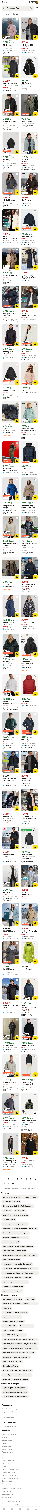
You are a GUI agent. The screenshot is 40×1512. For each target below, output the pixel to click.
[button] (37, 8)
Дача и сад (5, 1463)
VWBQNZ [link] (6, 816)
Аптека (4, 1455)
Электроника (6, 1446)
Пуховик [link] (10, 121)
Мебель (4, 1437)
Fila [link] (22, 200)
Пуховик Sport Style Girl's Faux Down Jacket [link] (10, 84)
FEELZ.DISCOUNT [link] (9, 275)
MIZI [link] (22, 543)
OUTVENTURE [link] (7, 1005)
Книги (4, 1466)
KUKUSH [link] (6, 969)
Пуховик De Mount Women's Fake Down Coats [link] (29, 276)
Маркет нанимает (8, 1494)
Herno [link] (23, 1082)
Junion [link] (24, 429)
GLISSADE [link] (6, 931)
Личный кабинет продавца (11, 1409)
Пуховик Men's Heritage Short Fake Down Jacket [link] (28, 585)
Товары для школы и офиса (11, 1469)
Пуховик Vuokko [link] (8, 506)
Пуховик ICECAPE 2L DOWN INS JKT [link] (29, 1006)
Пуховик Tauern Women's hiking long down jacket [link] (28, 817)
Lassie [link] (5, 505)
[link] (20, 1197)
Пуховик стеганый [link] (10, 544)
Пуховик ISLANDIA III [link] (8, 352)
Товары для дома (7, 1452)
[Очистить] (31, 8)
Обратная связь (7, 1491)
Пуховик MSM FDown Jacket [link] (28, 314)
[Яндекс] (17, 1504)
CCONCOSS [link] (25, 662)
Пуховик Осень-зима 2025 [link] (10, 314)
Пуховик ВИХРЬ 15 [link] (26, 161)
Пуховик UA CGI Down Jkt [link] (10, 702)
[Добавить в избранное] (17, 19)
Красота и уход (7, 1458)
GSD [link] (22, 45)
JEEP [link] (23, 83)
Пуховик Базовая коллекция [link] (9, 1161)
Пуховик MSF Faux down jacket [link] (10, 237)
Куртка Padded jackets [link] (26, 779)
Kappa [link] (5, 854)
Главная (4, 1509)
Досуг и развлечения (9, 1434)
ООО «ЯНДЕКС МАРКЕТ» (15, 1501)
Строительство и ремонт (10, 1478)
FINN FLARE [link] (7, 543)
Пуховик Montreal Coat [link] (9, 623)
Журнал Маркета (7, 1497)
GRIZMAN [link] (24, 701)
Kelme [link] (23, 854)
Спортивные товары (8, 1472)
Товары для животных (9, 1475)
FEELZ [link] (5, 45)
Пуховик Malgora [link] (10, 1006)
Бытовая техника (7, 1440)
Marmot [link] (6, 622)
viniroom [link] (6, 1161)
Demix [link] (5, 83)
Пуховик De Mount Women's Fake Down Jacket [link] (29, 932)
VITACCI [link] (24, 740)
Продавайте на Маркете (10, 1412)
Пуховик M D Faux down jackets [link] (9, 779)
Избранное (20, 1509)
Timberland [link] (25, 1121)
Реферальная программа (10, 1426)
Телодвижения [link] (27, 505)
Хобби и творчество (8, 1461)
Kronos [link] (24, 778)
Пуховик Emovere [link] (8, 855)
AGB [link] (4, 314)
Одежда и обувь (7, 1449)
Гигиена (4, 1443)
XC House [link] (6, 200)
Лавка (12, 1509)
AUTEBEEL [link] (24, 469)
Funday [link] (6, 390)
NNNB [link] (23, 969)
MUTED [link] (23, 160)
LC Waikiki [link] (6, 121)
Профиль (36, 1509)
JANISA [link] (23, 121)
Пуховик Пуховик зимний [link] (29, 544)
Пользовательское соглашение (12, 1488)
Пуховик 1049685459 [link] (26, 84)
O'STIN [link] (5, 160)
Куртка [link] (7, 45)
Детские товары (7, 1481)
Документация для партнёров (12, 1415)
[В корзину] (17, 37)
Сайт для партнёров (8, 1418)
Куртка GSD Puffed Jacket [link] (27, 46)
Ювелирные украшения (10, 1484)
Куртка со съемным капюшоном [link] (28, 429)
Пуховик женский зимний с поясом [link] (29, 506)
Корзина (28, 1509)
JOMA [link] (5, 352)
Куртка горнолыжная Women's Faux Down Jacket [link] (10, 932)
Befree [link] (5, 892)
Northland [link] (25, 816)
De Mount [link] (24, 275)
